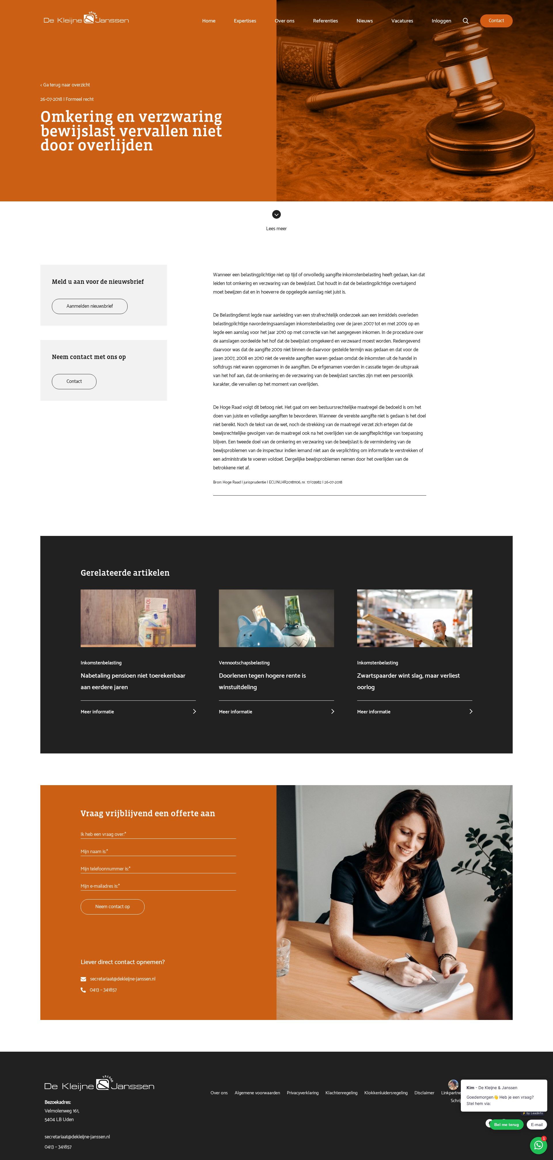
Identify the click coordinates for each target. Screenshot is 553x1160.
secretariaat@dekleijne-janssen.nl (123, 979)
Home (208, 21)
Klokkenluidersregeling (386, 1093)
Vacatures (402, 21)
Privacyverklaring (303, 1093)
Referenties (325, 21)
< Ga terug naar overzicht (65, 85)
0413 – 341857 (103, 990)
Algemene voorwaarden (257, 1093)
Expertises (245, 21)
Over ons (285, 21)
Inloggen (441, 21)
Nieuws (365, 21)
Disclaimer (424, 1093)
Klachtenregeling (341, 1093)
